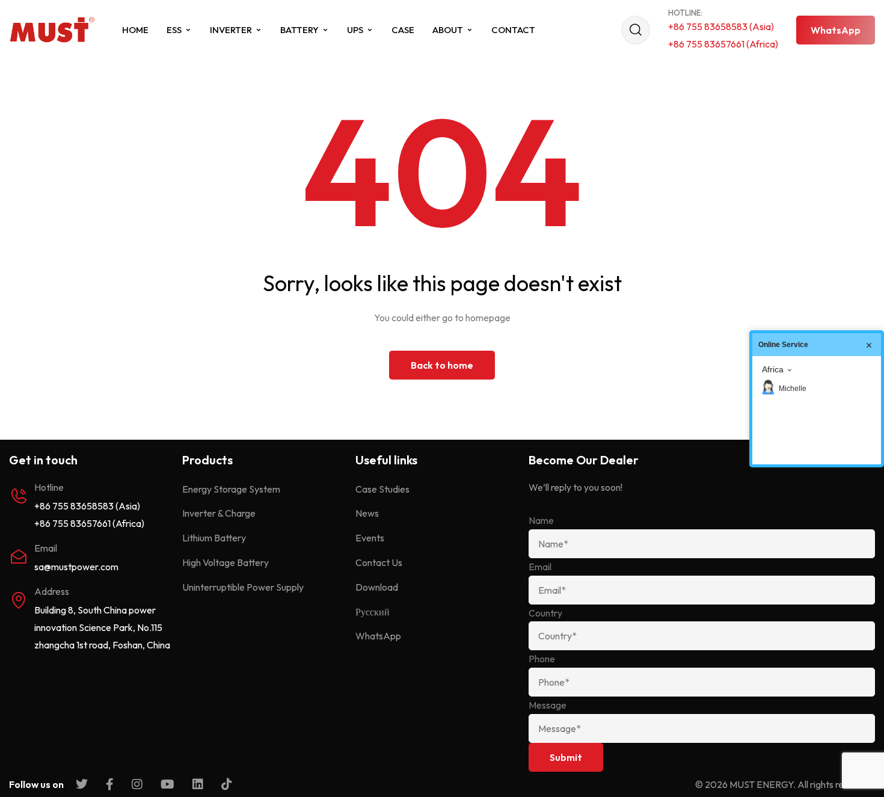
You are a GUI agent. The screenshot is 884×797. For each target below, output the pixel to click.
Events (369, 538)
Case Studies (382, 489)
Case (402, 29)
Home (135, 29)
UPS (355, 29)
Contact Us (378, 562)
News (367, 513)
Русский (372, 612)
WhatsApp (378, 636)
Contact (513, 29)
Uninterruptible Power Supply (243, 587)
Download (376, 587)
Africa (773, 369)
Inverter (231, 29)
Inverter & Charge (219, 513)
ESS (174, 29)
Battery (299, 29)
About (447, 29)
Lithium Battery (214, 538)
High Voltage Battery (225, 562)
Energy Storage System (231, 489)
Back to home (442, 365)
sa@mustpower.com (76, 567)
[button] (835, 30)
